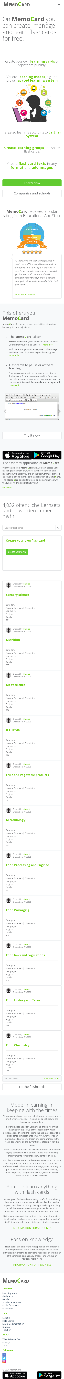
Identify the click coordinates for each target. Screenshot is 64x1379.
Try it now (32, 435)
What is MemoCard (11, 1339)
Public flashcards (11, 1305)
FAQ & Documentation (13, 1323)
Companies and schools (32, 193)
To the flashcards (51, 1078)
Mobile (5, 1299)
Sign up (6, 1317)
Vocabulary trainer (11, 1302)
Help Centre (8, 1320)
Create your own (17, 551)
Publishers (7, 1308)
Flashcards (7, 1296)
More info (48, 344)
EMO (13, 4)
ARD (25, 4)
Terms (5, 1345)
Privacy (6, 1342)
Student (6, 1326)
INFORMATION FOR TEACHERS (32, 1264)
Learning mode (9, 1293)
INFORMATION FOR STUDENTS (32, 1228)
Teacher (6, 1330)
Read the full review (25, 294)
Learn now (32, 183)
